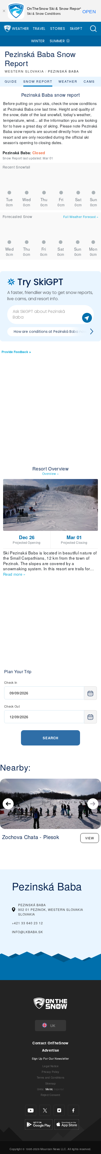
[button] (93, 28)
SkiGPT (76, 28)
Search (50, 737)
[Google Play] (39, 1124)
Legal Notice (50, 1066)
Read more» (14, 574)
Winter (38, 41)
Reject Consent (50, 1095)
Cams (89, 81)
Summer (57, 41)
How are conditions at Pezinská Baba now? (51, 331)
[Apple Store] (66, 1124)
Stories (57, 28)
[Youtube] (30, 1110)
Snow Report (37, 81)
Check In (10, 682)
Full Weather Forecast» (80, 216)
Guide (11, 81)
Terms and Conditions (50, 1077)
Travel (39, 28)
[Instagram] (59, 1110)
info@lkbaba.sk (27, 932)
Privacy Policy (50, 1072)
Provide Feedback (15, 352)
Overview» (50, 473)
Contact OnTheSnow (50, 1042)
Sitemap (50, 1083)
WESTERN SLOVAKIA (24, 71)
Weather (20, 28)
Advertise (50, 1050)
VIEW (89, 838)
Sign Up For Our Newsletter (50, 1058)
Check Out (12, 706)
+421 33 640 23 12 (27, 923)
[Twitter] (45, 1110)
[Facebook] (73, 1110)
